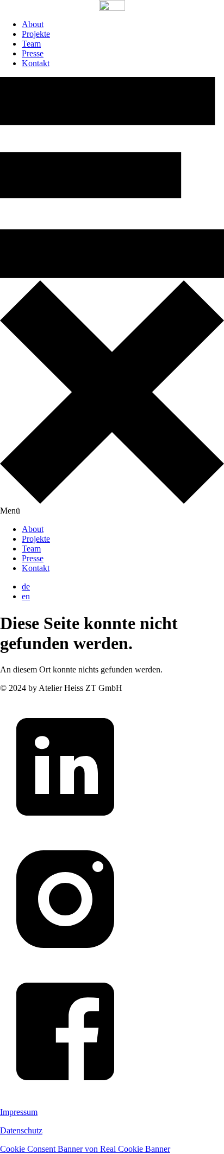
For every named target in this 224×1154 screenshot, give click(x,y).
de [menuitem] (26, 586)
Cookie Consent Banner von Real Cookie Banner (85, 1148)
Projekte (36, 34)
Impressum (19, 1112)
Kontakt (35, 63)
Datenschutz (21, 1130)
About (32, 24)
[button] (112, 296)
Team (31, 43)
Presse (32, 53)
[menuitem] (26, 586)
